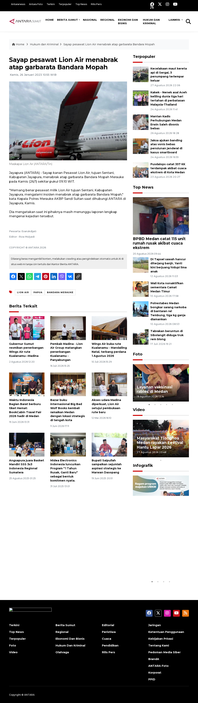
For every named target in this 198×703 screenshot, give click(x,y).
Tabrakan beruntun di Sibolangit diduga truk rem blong (166, 335)
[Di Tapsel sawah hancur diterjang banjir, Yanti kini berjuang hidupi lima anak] (140, 265)
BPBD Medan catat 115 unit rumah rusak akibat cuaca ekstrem (159, 243)
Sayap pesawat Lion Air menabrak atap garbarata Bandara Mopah (109, 44)
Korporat (154, 672)
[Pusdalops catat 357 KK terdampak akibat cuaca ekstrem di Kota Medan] (140, 170)
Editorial (108, 625)
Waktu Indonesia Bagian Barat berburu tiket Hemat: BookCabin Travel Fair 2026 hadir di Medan (25, 408)
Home (49, 19)
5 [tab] (172, 404)
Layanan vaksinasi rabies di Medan (154, 389)
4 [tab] (167, 404)
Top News (81, 4)
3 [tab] (161, 404)
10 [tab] (161, 460)
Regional (107, 19)
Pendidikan (110, 645)
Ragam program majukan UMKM (152, 566)
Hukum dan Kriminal (151, 21)
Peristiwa (109, 632)
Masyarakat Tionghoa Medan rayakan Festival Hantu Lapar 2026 (160, 442)
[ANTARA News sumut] (26, 21)
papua (37, 292)
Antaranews (18, 4)
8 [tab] (178, 455)
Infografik (143, 465)
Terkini (51, 4)
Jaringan (154, 625)
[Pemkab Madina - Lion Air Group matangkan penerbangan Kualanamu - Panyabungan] (68, 328)
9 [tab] (184, 455)
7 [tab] (172, 455)
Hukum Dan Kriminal (70, 645)
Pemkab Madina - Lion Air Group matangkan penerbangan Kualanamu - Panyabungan (66, 352)
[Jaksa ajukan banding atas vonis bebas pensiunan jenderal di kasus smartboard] (140, 146)
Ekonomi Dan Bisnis (128, 21)
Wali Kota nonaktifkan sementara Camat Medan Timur (166, 287)
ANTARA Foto (158, 666)
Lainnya (175, 19)
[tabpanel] (161, 383)
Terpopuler (65, 4)
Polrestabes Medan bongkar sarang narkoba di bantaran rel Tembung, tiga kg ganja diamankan (168, 311)
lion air (23, 292)
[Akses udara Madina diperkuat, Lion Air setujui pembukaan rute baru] (109, 384)
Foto (138, 354)
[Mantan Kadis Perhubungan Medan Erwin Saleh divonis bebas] (140, 122)
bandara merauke (60, 292)
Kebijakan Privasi (160, 638)
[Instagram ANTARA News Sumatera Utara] (167, 4)
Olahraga (62, 652)
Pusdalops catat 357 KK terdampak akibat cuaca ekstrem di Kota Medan (168, 168)
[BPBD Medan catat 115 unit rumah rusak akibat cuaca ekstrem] (161, 216)
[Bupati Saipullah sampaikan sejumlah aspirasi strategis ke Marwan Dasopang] (109, 444)
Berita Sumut (67, 19)
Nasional (90, 19)
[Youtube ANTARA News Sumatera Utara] (175, 4)
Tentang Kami (158, 645)
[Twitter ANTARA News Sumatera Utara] (160, 4)
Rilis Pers (96, 4)
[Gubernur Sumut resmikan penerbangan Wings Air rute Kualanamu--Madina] (26, 328)
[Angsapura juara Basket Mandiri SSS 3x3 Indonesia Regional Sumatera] (26, 444)
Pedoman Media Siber (164, 652)
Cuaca (106, 638)
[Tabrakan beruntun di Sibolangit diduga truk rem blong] (140, 336)
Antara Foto (36, 4)
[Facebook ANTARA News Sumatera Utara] (152, 4)
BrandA (153, 659)
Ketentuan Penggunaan (166, 632)
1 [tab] (149, 404)
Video (139, 409)
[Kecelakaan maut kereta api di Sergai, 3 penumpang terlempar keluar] (140, 74)
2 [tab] (155, 404)
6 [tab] (167, 455)
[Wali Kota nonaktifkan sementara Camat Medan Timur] (140, 289)
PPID (151, 679)
